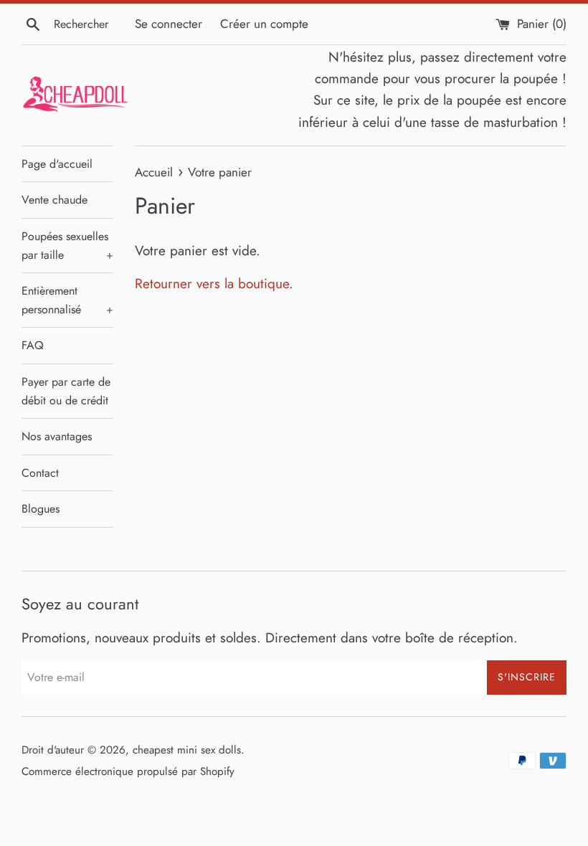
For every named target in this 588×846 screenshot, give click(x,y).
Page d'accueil (57, 164)
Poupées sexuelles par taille (67, 245)
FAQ (33, 345)
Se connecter (168, 23)
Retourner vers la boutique (212, 283)
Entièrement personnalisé (67, 300)
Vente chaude (54, 199)
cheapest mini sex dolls (187, 750)
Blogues (41, 508)
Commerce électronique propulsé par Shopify (128, 771)
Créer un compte (264, 23)
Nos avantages (57, 436)
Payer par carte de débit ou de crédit (66, 391)
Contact (40, 473)
